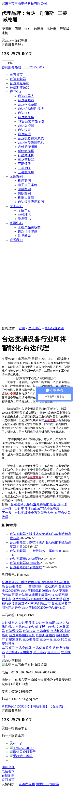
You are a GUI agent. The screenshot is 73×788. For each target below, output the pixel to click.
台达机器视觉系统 (31, 138)
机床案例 (24, 180)
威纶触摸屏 (26, 151)
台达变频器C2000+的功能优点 (43, 607)
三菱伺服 (24, 163)
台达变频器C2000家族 (25, 558)
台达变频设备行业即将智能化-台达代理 (39, 504)
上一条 (30, 508)
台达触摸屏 (26, 117)
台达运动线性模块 (31, 108)
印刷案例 (24, 189)
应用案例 (16, 176)
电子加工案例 (27, 185)
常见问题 (24, 235)
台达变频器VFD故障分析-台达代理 (37, 599)
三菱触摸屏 (26, 172)
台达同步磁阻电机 (31, 142)
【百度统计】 (58, 706)
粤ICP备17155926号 (15, 706)
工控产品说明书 (29, 227)
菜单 (10, 62)
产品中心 (16, 91)
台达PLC (24, 113)
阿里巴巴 (42, 784)
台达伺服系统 (19, 83)
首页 (22, 328)
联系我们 (16, 240)
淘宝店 (54, 784)
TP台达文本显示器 (31, 121)
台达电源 (24, 134)
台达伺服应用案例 (31, 202)
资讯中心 (16, 223)
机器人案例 (26, 197)
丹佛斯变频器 (19, 87)
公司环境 (24, 214)
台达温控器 (26, 125)
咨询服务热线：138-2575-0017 (23, 67)
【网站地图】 (39, 706)
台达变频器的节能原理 (26, 567)
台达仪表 (24, 130)
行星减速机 (26, 155)
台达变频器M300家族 (25, 563)
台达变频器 (18, 79)
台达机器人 (26, 96)
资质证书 (24, 219)
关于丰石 (16, 206)
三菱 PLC (24, 168)
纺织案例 (24, 193)
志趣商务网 (27, 784)
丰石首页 (16, 74)
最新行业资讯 (27, 231)
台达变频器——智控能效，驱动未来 (36, 551)
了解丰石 (24, 210)
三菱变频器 (26, 159)
